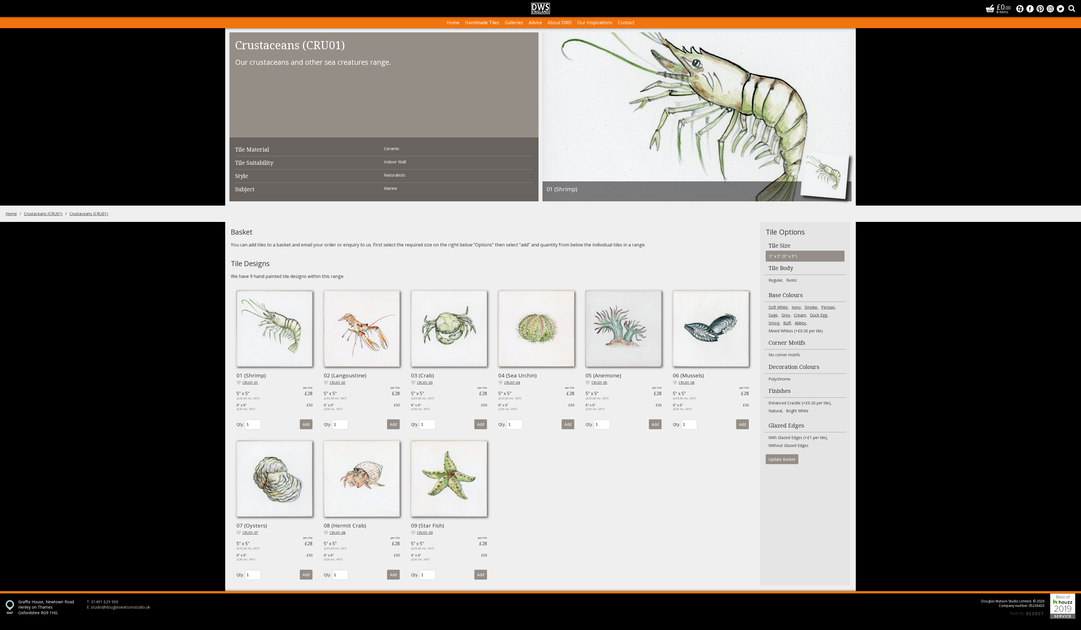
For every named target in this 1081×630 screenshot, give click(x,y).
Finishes (780, 391)
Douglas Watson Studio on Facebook (1030, 8)
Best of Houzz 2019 (1062, 606)
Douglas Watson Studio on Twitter (1060, 8)
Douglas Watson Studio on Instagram (1050, 8)
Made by (1026, 613)
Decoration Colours (794, 367)
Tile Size (779, 245)
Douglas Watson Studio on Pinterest (1040, 8)
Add (306, 424)
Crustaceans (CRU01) (43, 213)
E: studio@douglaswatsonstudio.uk (118, 607)
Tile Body (781, 268)
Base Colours (786, 295)
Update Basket (782, 459)
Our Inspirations (594, 22)
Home (453, 22)
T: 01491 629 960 (102, 601)
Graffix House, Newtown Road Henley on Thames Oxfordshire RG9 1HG (46, 607)
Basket (990, 8)
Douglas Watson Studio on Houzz (1020, 8)
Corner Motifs (787, 342)
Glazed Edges (786, 425)
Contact (626, 22)
